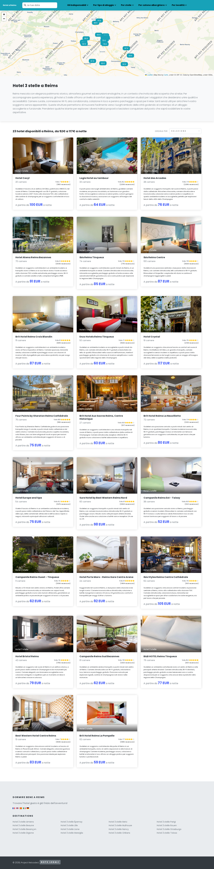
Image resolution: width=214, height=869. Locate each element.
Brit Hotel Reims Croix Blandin (33, 336)
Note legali (50, 862)
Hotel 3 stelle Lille (69, 825)
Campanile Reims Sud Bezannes (99, 656)
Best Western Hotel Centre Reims (35, 735)
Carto (166, 74)
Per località (178, 5)
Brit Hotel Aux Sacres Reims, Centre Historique (101, 417)
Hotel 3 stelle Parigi (166, 821)
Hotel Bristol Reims (27, 656)
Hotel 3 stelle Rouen (167, 825)
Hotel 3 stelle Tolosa (167, 832)
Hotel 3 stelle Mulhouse (120, 825)
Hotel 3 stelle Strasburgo (169, 829)
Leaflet (150, 74)
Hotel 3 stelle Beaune (23, 825)
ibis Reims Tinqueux (91, 257)
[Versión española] (21, 809)
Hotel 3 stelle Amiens (23, 821)
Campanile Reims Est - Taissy (162, 497)
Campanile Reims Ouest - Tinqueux (37, 577)
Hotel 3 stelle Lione (70, 829)
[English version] (17, 809)
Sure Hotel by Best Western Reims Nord (103, 497)
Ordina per (161, 131)
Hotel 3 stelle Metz (118, 821)
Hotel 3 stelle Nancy (119, 829)
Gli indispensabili (76, 5)
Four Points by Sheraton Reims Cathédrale (41, 416)
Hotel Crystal (152, 336)
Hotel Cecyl (22, 178)
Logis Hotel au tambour (94, 178)
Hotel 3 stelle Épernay (71, 821)
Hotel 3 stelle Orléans (119, 832)
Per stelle (126, 5)
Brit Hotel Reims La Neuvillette (162, 416)
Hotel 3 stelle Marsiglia (72, 832)
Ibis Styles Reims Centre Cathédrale (166, 577)
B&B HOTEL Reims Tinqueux (160, 656)
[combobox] (185, 131)
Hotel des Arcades (155, 178)
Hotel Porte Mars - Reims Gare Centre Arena (106, 577)
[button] (98, 35)
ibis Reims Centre (154, 257)
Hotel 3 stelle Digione (23, 832)
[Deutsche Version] (28, 809)
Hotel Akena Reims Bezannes (33, 257)
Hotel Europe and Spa (28, 497)
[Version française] (14, 809)
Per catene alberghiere (151, 5)
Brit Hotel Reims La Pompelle (96, 735)
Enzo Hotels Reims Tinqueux (96, 336)
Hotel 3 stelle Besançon (24, 829)
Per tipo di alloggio (103, 5)
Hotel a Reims (9, 5)
